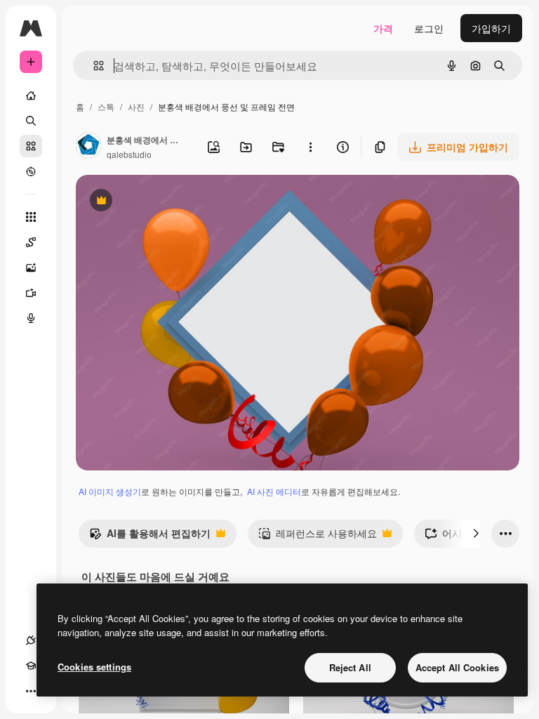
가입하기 (491, 28)
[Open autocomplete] (93, 65)
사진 (136, 106)
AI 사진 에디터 (274, 491)
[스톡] (31, 146)
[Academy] (31, 665)
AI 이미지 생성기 (110, 491)
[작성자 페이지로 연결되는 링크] (88, 147)
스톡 (106, 106)
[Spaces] (31, 242)
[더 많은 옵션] (310, 147)
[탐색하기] (31, 171)
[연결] (31, 640)
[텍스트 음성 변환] (31, 318)
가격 (383, 28)
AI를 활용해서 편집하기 (150, 536)
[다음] (475, 534)
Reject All (350, 667)
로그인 (429, 28)
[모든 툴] (31, 217)
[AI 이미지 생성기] (31, 267)
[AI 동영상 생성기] (31, 293)
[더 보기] (31, 691)
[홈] (31, 95)
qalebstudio (129, 154)
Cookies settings (94, 666)
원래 (156, 201)
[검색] (31, 121)
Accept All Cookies (457, 667)
